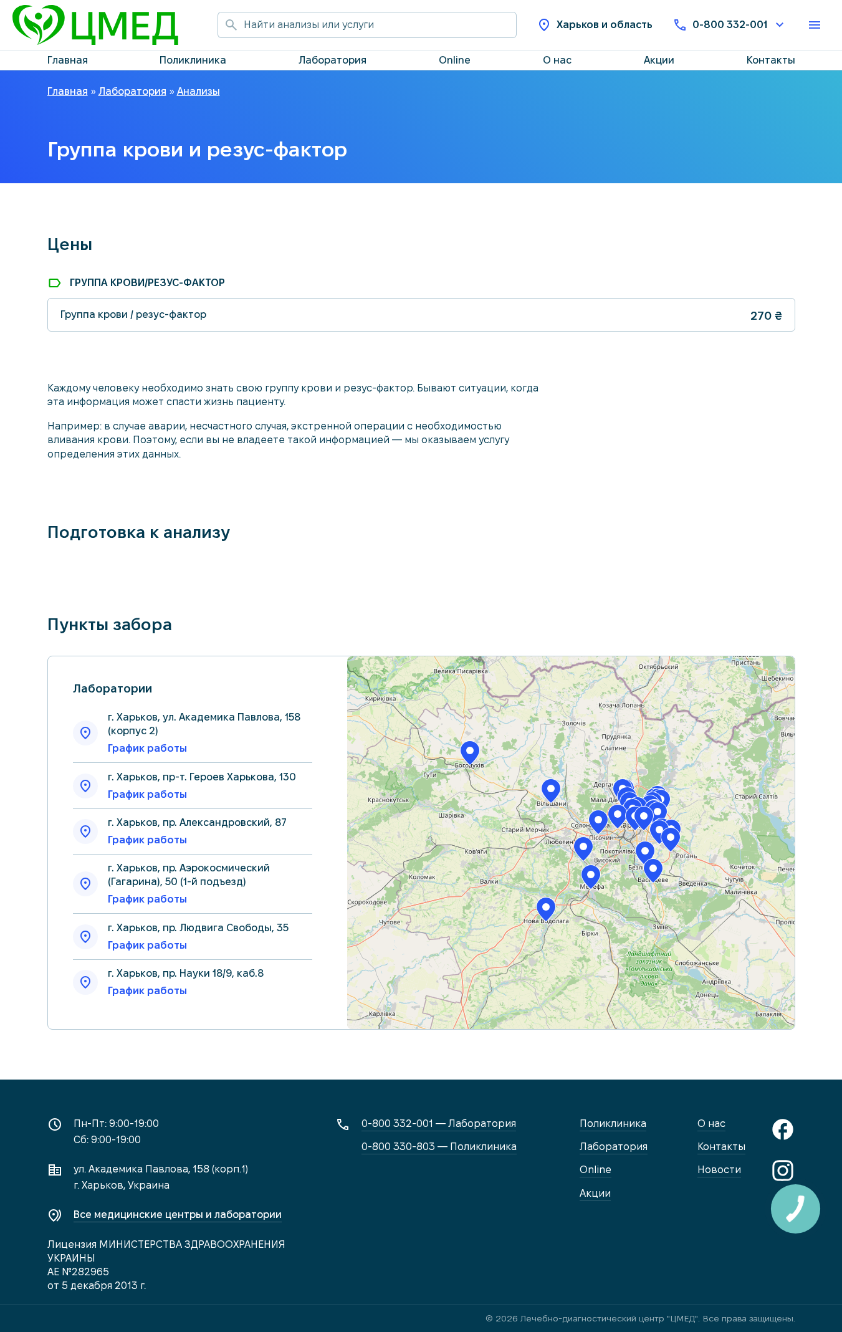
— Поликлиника (439, 1146)
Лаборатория (332, 60)
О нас (557, 60)
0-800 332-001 (729, 24)
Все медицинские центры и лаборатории (178, 1214)
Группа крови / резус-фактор (133, 314)
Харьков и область (605, 24)
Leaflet (670, 1023)
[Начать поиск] (231, 25)
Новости (719, 1169)
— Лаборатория (438, 1123)
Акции (659, 60)
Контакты (771, 60)
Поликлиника (193, 60)
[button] (470, 753)
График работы (147, 748)
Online (455, 60)
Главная (67, 60)
